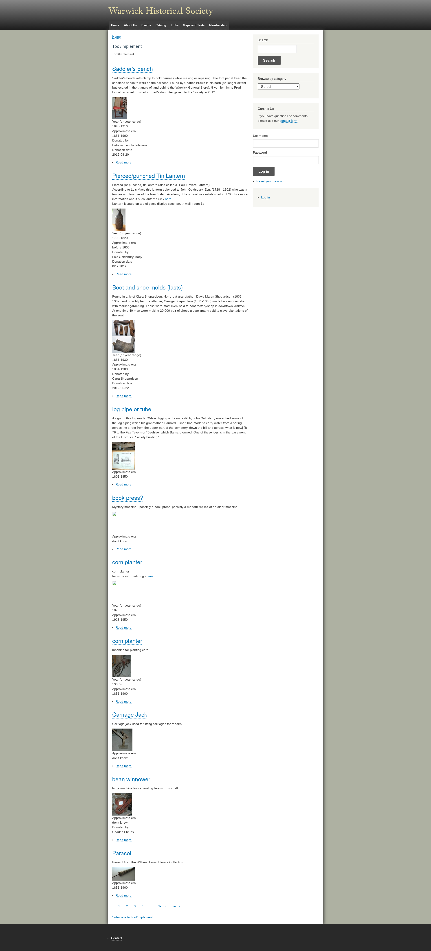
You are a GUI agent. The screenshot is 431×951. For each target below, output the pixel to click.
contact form (288, 120)
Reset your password (271, 181)
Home (115, 25)
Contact (116, 938)
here (168, 199)
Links (174, 25)
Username (260, 135)
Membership (217, 25)
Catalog (161, 25)
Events (146, 25)
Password (260, 152)
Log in (265, 197)
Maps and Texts (194, 25)
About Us (130, 25)
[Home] (160, 9)
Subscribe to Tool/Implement (132, 917)
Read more (124, 162)
